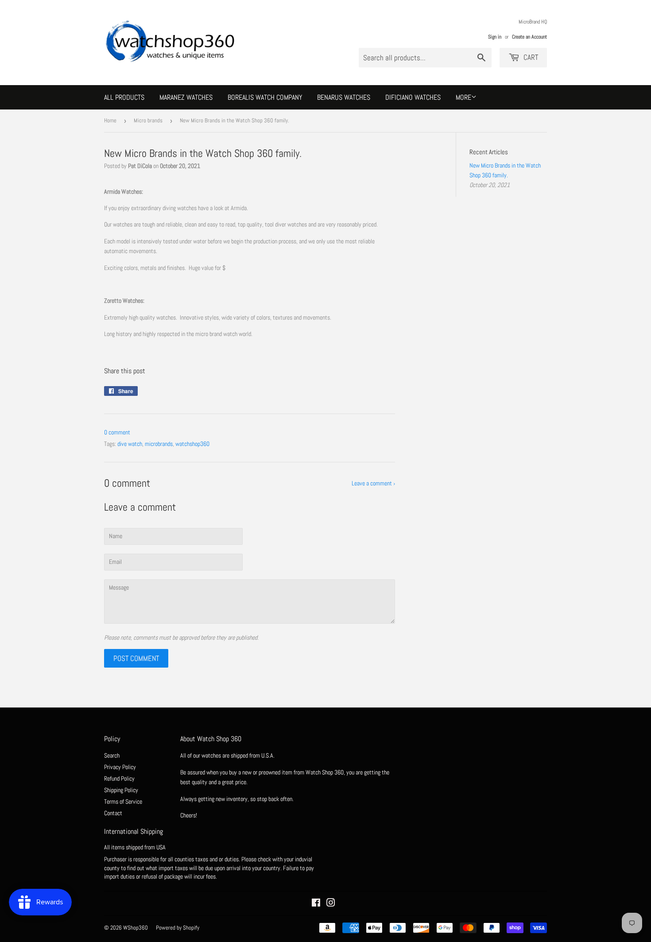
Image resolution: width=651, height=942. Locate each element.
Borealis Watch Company (265, 97)
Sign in (494, 36)
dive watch (129, 444)
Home (110, 120)
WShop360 (135, 927)
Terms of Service (123, 801)
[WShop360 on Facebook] (316, 904)
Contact (113, 813)
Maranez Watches (186, 97)
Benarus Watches (343, 97)
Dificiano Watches (413, 97)
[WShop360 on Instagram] (330, 904)
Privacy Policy (120, 767)
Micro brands (148, 120)
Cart (530, 57)
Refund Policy (119, 778)
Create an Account (529, 36)
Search (112, 755)
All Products (124, 97)
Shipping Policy (121, 790)
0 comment (117, 432)
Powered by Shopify (177, 927)
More (463, 97)
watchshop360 (192, 444)
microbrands (159, 444)
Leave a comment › (373, 483)
